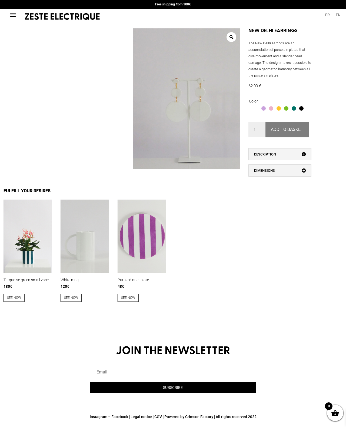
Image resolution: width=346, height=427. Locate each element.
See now (14, 298)
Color (253, 101)
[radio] (256, 108)
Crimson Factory (199, 417)
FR (327, 15)
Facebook (119, 417)
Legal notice (141, 417)
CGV (158, 417)
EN (338, 15)
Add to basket (287, 129)
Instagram (98, 417)
